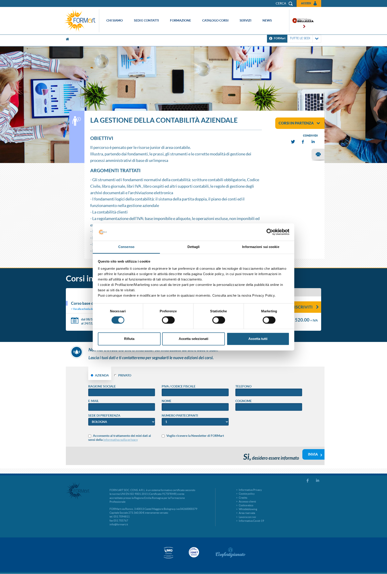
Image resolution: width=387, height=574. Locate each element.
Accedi (306, 3)
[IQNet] (193, 552)
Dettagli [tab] (193, 247)
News (267, 20)
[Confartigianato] (230, 552)
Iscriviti (303, 307)
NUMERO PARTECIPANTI (180, 415)
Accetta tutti (257, 339)
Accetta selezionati (193, 339)
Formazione (180, 20)
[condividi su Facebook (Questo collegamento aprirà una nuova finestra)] (303, 142)
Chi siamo (114, 20)
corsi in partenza (296, 123)
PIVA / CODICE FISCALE (179, 386)
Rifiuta (129, 339)
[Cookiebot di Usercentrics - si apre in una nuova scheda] (269, 232)
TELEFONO (243, 386)
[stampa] (318, 155)
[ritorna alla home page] (80, 20)
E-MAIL (93, 401)
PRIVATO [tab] (124, 375)
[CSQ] (168, 552)
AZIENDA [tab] (102, 375)
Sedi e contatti (146, 20)
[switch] (168, 320)
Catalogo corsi (215, 20)
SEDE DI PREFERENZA (104, 415)
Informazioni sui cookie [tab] (260, 247)
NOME (166, 401)
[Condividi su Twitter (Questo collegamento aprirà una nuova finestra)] (293, 142)
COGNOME (243, 401)
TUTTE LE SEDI (300, 38)
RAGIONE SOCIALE (102, 386)
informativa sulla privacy (120, 439)
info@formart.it (119, 524)
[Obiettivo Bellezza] (301, 21)
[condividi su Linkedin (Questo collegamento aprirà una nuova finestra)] (313, 142)
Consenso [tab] (126, 247)
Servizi (245, 20)
